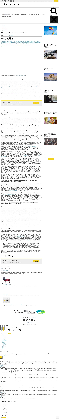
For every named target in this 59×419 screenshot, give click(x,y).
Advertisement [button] (2, 392)
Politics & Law (32, 14)
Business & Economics (6, 16)
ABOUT (28, 1)
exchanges (9, 86)
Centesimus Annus (20, 236)
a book (30, 96)
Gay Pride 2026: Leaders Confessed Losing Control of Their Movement (50, 45)
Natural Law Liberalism (13, 190)
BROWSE (44, 1)
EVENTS (41, 1)
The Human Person (15, 14)
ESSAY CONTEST (36, 1)
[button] (54, 11)
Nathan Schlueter (10, 35)
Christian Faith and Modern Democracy (8, 194)
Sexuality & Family (24, 14)
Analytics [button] (1, 388)
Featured (4, 343)
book (26, 211)
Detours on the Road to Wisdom (50, 154)
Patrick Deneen (4, 28)
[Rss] (13, 1)
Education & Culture (40, 14)
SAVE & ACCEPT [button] (2, 399)
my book (26, 190)
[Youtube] (11, 1)
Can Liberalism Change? (7, 284)
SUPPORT (55, 1)
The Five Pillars (5, 337)
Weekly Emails (8, 405)
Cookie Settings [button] (2, 355)
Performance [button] (2, 385)
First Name (5, 409)
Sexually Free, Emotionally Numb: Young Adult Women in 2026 (50, 113)
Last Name (5, 412)
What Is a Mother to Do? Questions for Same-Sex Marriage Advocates (14, 304)
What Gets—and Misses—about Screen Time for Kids (50, 134)
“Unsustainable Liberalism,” (30, 119)
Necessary (2, 366)
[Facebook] (2, 1)
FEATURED (31, 1)
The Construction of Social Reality (30, 146)
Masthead (5, 336)
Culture (3, 25)
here (33, 109)
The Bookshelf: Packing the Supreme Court (49, 91)
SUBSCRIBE (48, 1)
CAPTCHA (4, 415)
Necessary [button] (1, 365)
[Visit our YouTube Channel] (1, 349)
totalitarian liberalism (13, 93)
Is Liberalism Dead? (6, 294)
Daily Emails (8, 404)
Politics (3, 30)
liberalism (20, 86)
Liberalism (4, 26)
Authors (4, 344)
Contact (4, 338)
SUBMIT (52, 1)
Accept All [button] (6, 355)
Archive (4, 345)
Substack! (34, 317)
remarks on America (29, 240)
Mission (4, 335)
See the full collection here (20, 75)
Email (4, 406)
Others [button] (1, 396)
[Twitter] (5, 1)
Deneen (14, 86)
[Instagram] (8, 1)
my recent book (26, 155)
